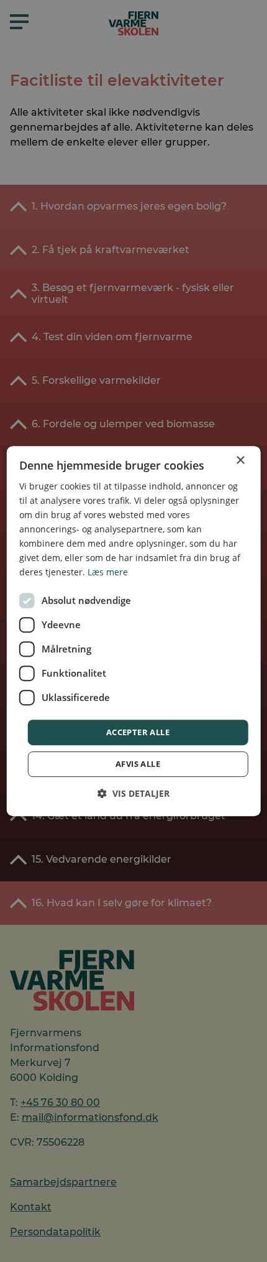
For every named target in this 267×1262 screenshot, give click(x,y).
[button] (133, 793)
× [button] (240, 460)
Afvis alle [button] (137, 763)
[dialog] (134, 631)
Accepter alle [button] (138, 732)
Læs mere (108, 572)
